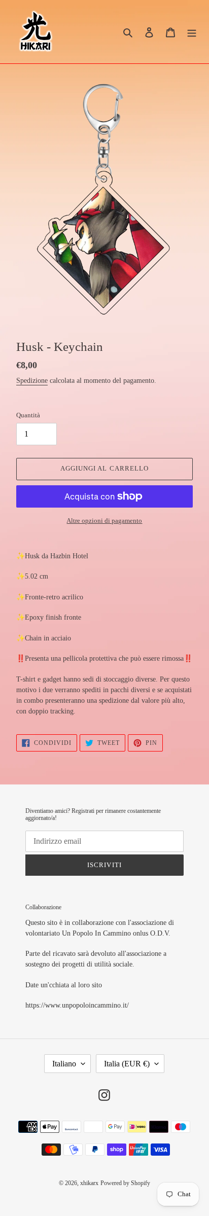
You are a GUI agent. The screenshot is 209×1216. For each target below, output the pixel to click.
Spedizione (32, 380)
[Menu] (191, 32)
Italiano (64, 1063)
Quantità (28, 415)
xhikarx (89, 1183)
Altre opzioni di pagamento (104, 520)
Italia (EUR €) (127, 1063)
